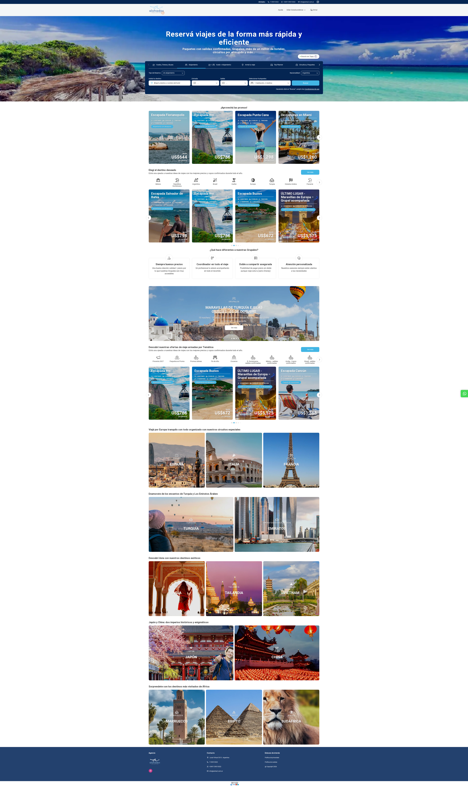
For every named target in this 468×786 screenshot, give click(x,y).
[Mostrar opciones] (317, 73)
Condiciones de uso (312, 89)
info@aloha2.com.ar (307, 2)
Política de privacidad (272, 757)
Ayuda (280, 10)
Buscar (305, 83)
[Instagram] (317, 1)
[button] (148, 65)
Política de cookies (271, 762)
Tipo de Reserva (155, 73)
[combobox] (308, 73)
